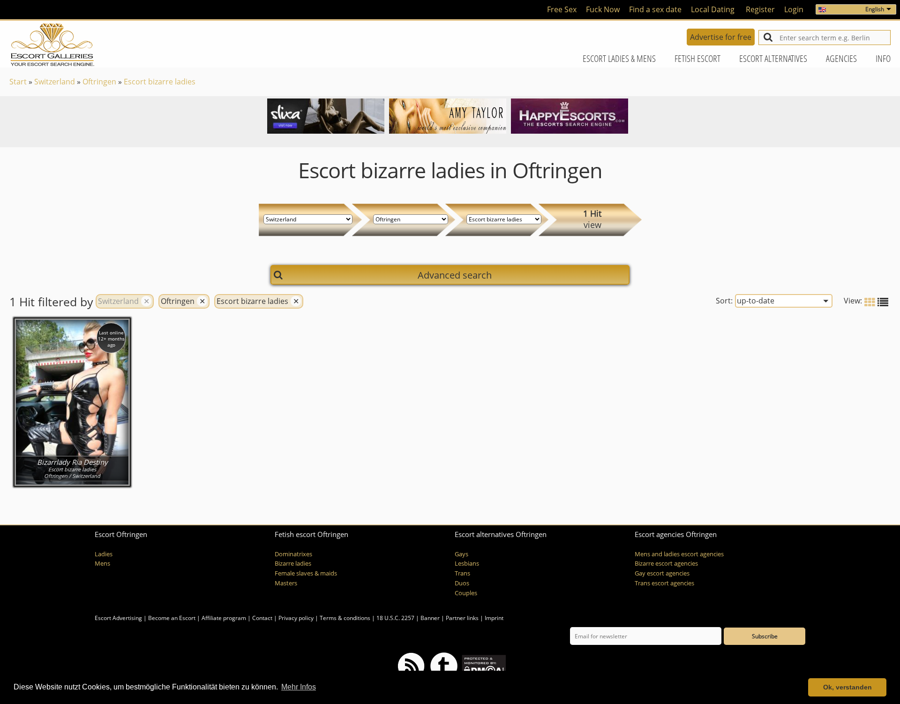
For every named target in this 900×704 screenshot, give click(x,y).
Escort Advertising (118, 618)
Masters (286, 583)
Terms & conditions (345, 618)
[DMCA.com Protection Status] (483, 665)
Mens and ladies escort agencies (679, 554)
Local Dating (713, 9)
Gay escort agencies (662, 573)
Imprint (494, 618)
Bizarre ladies (293, 564)
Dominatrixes (293, 554)
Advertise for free (720, 37)
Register (760, 9)
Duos (462, 583)
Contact (262, 618)
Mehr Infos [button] (298, 687)
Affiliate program (224, 618)
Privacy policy (296, 618)
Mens (102, 564)
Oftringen (99, 81)
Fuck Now (603, 9)
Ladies (103, 554)
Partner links (462, 618)
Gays (461, 554)
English (874, 9)
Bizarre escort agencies (666, 564)
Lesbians (467, 564)
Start (18, 81)
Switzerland (54, 81)
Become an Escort (171, 618)
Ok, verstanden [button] (847, 687)
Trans (462, 573)
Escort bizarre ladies (159, 81)
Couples (466, 593)
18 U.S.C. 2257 (395, 618)
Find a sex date (655, 9)
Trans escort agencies (664, 583)
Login (793, 9)
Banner (430, 618)
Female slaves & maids (306, 573)
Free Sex (562, 9)
